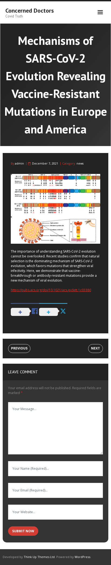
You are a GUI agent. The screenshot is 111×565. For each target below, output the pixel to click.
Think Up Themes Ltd (39, 557)
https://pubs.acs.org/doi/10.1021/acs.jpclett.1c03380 (51, 290)
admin (19, 163)
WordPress (82, 557)
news (80, 163)
